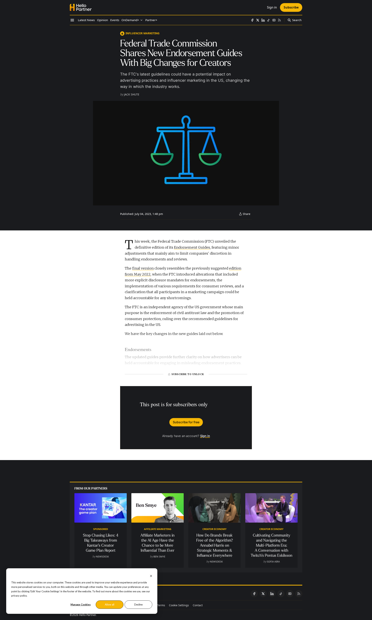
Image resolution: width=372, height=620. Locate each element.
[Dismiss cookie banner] (151, 575)
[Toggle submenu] (141, 20)
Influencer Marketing (142, 33)
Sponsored (100, 529)
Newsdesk (102, 556)
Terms (161, 605)
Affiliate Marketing (157, 529)
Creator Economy (214, 529)
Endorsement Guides (192, 247)
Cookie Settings (179, 605)
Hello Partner (87, 615)
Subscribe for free (186, 422)
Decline (138, 604)
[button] (130, 20)
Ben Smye (159, 556)
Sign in (205, 436)
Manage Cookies (81, 604)
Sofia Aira (273, 561)
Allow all (109, 604)
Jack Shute (131, 94)
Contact (198, 605)
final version (143, 268)
